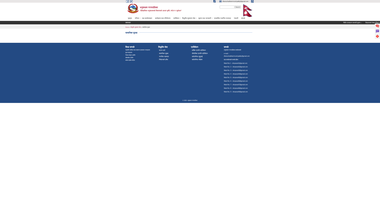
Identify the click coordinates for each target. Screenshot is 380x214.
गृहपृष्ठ (130, 18)
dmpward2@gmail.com (240, 67)
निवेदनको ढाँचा (163, 60)
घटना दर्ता (162, 50)
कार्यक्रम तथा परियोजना (162, 18)
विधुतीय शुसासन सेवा (188, 18)
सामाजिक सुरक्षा (163, 53)
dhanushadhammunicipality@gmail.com (237, 56)
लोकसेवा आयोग (129, 57)
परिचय (137, 18)
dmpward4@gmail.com (240, 74)
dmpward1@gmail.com (239, 63)
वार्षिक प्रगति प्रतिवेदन (199, 50)
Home (127, 27)
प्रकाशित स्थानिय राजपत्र (222, 18)
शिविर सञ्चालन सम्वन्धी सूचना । (349, 22)
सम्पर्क (243, 18)
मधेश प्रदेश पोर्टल (130, 60)
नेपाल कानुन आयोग (130, 55)
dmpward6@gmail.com (240, 81)
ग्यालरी (236, 18)
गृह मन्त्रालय (128, 52)
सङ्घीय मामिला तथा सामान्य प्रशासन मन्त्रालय (137, 50)
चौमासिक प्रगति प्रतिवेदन (200, 53)
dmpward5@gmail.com (240, 77)
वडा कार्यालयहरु (147, 18)
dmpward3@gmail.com (240, 70)
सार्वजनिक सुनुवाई (197, 56)
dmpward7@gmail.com (240, 84)
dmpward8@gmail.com (240, 88)
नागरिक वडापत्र (164, 56)
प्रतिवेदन (176, 18)
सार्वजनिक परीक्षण (197, 60)
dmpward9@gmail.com (240, 92)
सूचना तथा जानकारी (204, 18)
